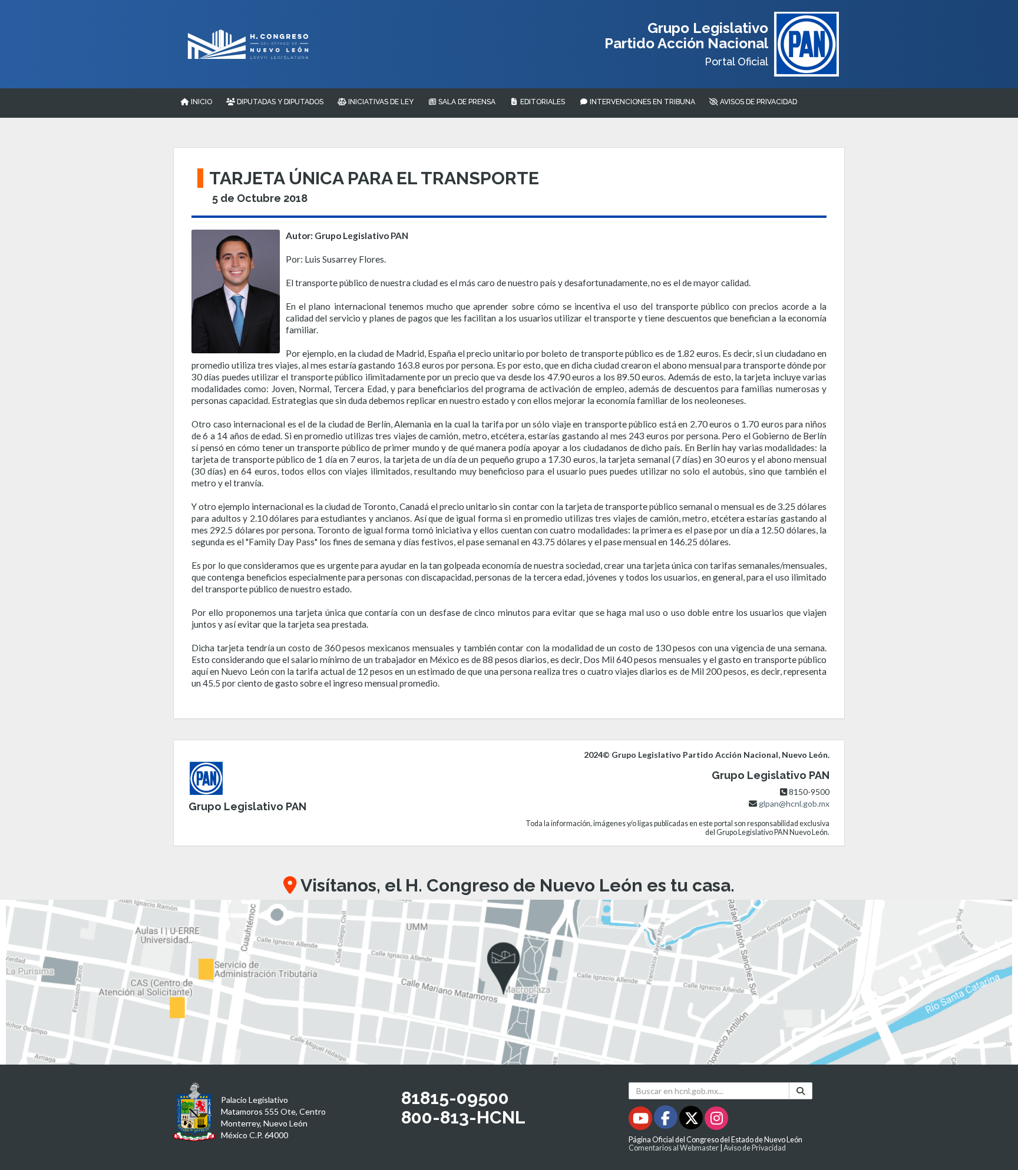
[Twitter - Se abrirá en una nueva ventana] (692, 1120)
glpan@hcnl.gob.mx (794, 803)
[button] (509, 982)
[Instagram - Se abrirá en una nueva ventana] (716, 1120)
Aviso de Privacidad (754, 1148)
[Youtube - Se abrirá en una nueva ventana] (641, 1120)
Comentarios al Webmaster (674, 1148)
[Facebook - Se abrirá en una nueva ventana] (666, 1120)
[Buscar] (800, 1090)
